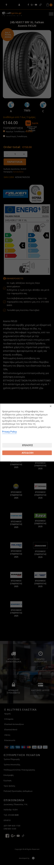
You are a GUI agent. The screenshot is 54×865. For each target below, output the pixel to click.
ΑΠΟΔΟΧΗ (28, 452)
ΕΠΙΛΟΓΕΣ (27, 445)
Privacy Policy (9, 431)
